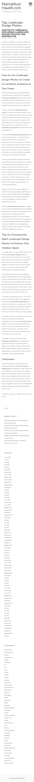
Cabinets (6, 660)
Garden (6, 677)
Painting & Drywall (8, 723)
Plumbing (6, 728)
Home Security (7, 690)
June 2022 (6, 580)
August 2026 (7, 457)
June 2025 (6, 492)
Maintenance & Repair (9, 708)
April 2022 (6, 585)
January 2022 (7, 593)
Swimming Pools (8, 753)
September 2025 (8, 485)
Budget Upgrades (8, 657)
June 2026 (6, 462)
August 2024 (7, 517)
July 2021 (6, 608)
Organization (7, 710)
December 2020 (8, 625)
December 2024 (8, 507)
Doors (5, 667)
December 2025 (8, 477)
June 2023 (6, 550)
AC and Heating (8, 650)
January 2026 (7, 474)
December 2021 (8, 595)
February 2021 (7, 620)
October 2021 (7, 600)
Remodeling (7, 735)
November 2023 (8, 540)
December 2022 (8, 565)
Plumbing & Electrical (9, 730)
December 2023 (8, 537)
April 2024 (6, 527)
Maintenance (7, 705)
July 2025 (6, 490)
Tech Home (6, 755)
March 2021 (7, 618)
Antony (15, 38)
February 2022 (7, 590)
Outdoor (6, 712)
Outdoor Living (7, 718)
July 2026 (6, 459)
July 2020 (6, 636)
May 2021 (6, 613)
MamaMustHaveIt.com (11, 6)
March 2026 (7, 470)
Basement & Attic (8, 652)
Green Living (7, 682)
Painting (6, 720)
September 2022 (8, 573)
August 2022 (7, 575)
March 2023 (7, 558)
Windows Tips (7, 760)
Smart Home (7, 745)
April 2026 (6, 467)
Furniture (6, 675)
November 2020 (8, 628)
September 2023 (8, 545)
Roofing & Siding (8, 743)
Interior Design (7, 695)
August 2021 (7, 605)
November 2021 (8, 598)
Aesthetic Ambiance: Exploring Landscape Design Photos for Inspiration (15, 33)
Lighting (6, 702)
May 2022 (6, 583)
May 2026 (6, 464)
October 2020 (7, 631)
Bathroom (6, 655)
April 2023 (6, 555)
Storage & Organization (9, 748)
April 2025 (6, 497)
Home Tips (6, 692)
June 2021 (6, 610)
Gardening (6, 680)
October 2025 (7, 482)
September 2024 (8, 515)
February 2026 (7, 472)
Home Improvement (9, 687)
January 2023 (7, 563)
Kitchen (6, 697)
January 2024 (7, 535)
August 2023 (7, 548)
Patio (5, 725)
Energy (5, 670)
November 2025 (8, 480)
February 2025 (7, 502)
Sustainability (7, 750)
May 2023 (6, 553)
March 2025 (7, 500)
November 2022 (8, 568)
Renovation (7, 738)
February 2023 (7, 560)
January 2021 (7, 623)
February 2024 (7, 532)
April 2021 (6, 615)
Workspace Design (8, 763)
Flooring (6, 672)
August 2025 (7, 487)
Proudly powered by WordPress (17, 778)
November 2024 (8, 510)
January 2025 (7, 505)
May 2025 (6, 495)
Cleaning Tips (7, 662)
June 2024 (6, 522)
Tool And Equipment (9, 758)
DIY (5, 665)
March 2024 (7, 530)
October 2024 (7, 512)
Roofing (6, 740)
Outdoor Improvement (9, 715)
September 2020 (8, 633)
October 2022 (7, 570)
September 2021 (8, 603)
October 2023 (7, 542)
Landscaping (12, 394)
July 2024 (6, 520)
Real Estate (7, 733)
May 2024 (6, 525)
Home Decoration (8, 685)
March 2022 (7, 588)
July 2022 (6, 578)
